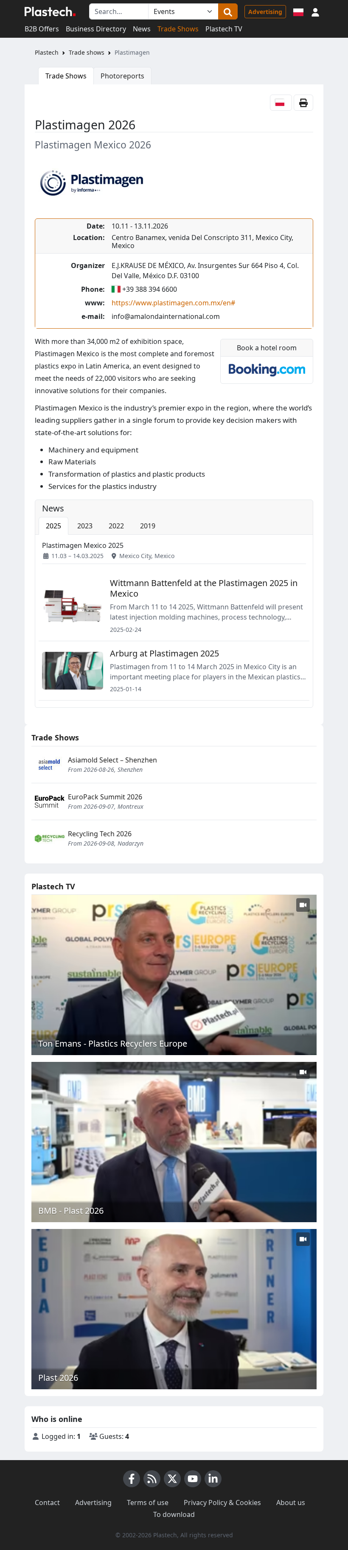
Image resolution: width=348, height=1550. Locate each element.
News (142, 29)
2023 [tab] (85, 526)
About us (290, 1502)
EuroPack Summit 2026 (105, 797)
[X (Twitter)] (172, 1478)
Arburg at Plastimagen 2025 (164, 653)
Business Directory (96, 29)
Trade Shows (178, 29)
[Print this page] (303, 103)
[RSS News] (151, 1478)
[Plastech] (50, 11)
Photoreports (122, 76)
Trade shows (86, 52)
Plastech (47, 52)
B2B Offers (42, 29)
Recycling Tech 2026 (100, 833)
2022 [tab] (116, 526)
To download (174, 1514)
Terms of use (147, 1502)
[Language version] (298, 11)
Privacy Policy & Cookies (222, 1502)
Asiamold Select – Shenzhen (112, 760)
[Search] (228, 11)
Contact (47, 1502)
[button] (315, 11)
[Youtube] (192, 1478)
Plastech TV (223, 29)
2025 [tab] (53, 526)
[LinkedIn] (213, 1478)
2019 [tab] (147, 526)
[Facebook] (131, 1478)
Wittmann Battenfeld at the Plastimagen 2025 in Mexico (203, 588)
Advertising (265, 12)
